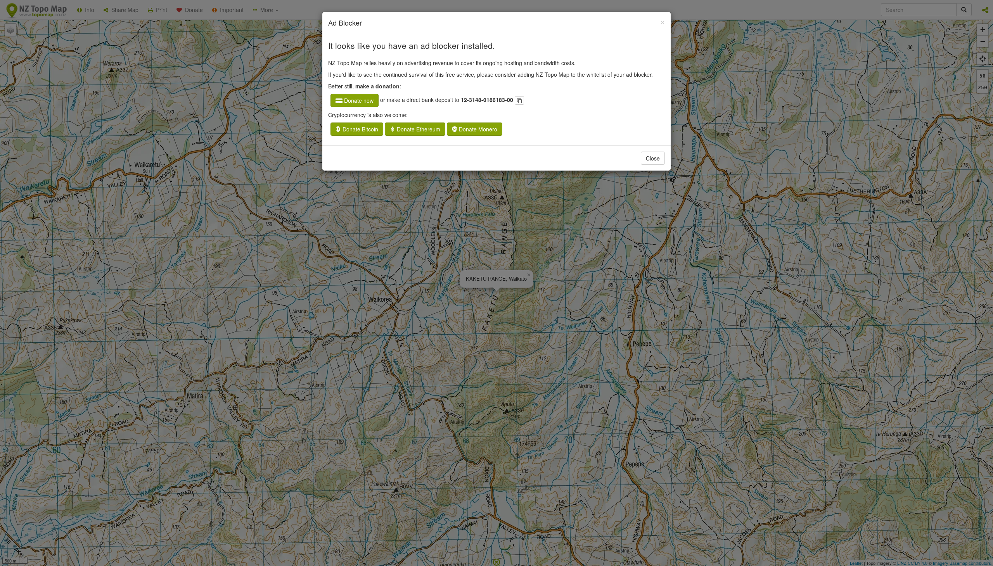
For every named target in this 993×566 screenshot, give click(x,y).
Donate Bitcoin (359, 129)
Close (653, 158)
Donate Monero (477, 129)
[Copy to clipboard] (519, 100)
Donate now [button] (358, 100)
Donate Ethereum (417, 129)
